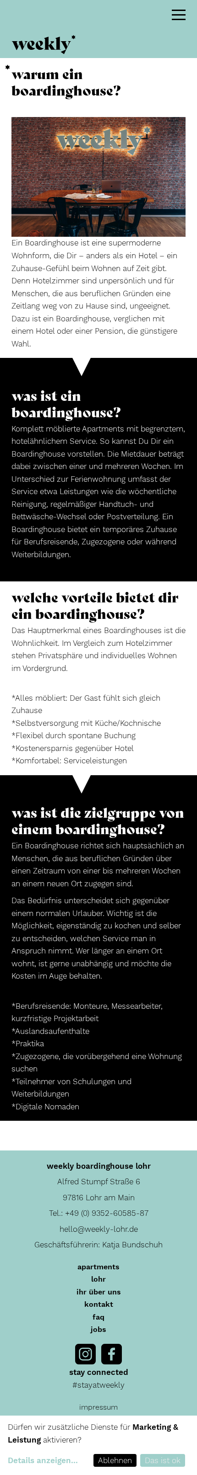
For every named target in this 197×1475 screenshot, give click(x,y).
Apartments (98, 1266)
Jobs (98, 1329)
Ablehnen (115, 1460)
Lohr (98, 1279)
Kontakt (98, 1304)
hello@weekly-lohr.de (99, 1229)
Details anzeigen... (43, 1460)
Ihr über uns (99, 1292)
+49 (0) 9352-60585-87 (106, 1213)
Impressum (98, 1407)
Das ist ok (163, 1460)
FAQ (98, 1317)
